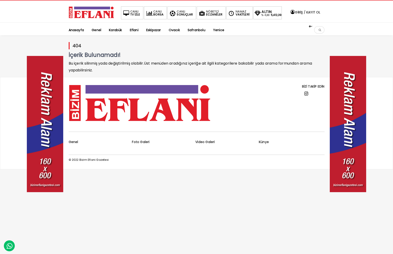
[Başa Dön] (385, 246)
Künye (264, 142)
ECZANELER (214, 13)
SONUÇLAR (185, 13)
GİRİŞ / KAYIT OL (307, 12)
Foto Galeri (140, 142)
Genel (73, 142)
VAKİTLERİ (242, 13)
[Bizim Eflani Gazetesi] (91, 17)
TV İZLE (135, 13)
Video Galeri (205, 142)
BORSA (158, 13)
